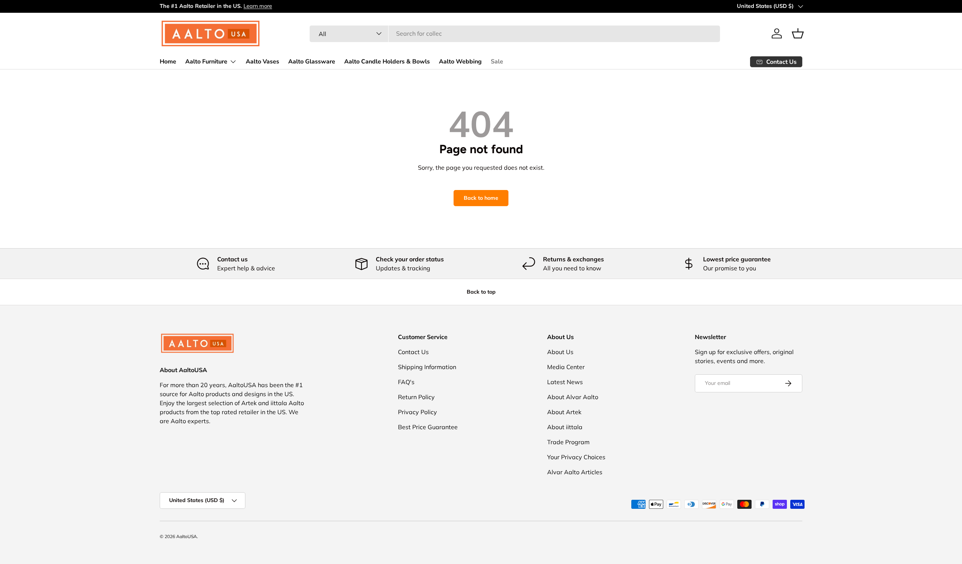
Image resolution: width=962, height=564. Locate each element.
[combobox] (515, 33)
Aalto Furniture (206, 61)
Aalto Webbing (460, 61)
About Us (560, 352)
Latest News (565, 382)
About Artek (564, 412)
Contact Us (413, 352)
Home (168, 61)
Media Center (566, 367)
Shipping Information (427, 367)
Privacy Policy (417, 412)
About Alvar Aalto (572, 397)
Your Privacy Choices (576, 457)
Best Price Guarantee (428, 427)
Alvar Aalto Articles (574, 472)
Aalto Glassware (311, 61)
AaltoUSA (186, 536)
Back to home (481, 198)
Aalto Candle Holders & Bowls (387, 61)
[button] (798, 33)
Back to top (481, 291)
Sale (497, 61)
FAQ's (406, 382)
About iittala (564, 427)
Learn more (258, 6)
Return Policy (416, 397)
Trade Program (568, 442)
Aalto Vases (262, 61)
